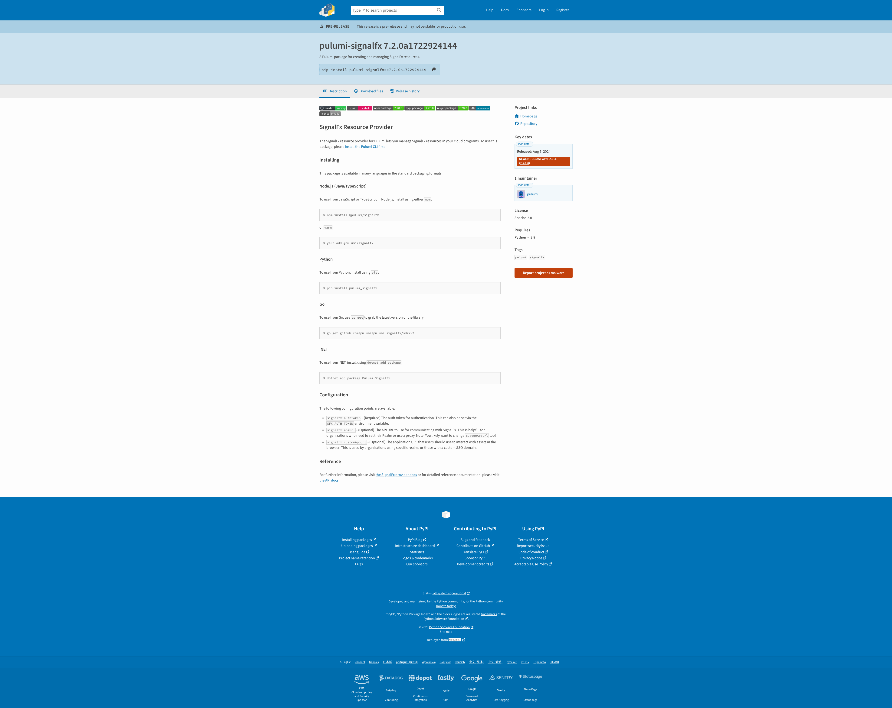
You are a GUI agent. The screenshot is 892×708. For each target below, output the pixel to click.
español (360, 662)
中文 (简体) (476, 662)
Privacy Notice (531, 558)
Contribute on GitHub (473, 545)
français (374, 662)
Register (562, 10)
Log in (544, 10)
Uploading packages (357, 545)
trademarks (489, 614)
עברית (525, 662)
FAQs (359, 564)
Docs (505, 10)
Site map (446, 631)
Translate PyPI (473, 552)
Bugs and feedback (475, 539)
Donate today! (446, 606)
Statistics (417, 552)
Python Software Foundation (443, 618)
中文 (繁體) (495, 662)
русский (512, 662)
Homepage (528, 116)
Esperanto (540, 662)
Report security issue (533, 545)
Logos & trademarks (417, 558)
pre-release (391, 26)
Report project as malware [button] (543, 272)
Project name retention (357, 558)
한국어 (554, 662)
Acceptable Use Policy (531, 564)
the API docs (328, 480)
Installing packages (357, 539)
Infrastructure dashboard (415, 545)
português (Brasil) (407, 662)
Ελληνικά (445, 662)
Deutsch (460, 662)
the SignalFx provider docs (396, 474)
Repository (528, 123)
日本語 (387, 662)
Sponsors (523, 10)
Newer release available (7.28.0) (538, 161)
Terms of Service (531, 539)
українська (429, 662)
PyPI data (523, 144)
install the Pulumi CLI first (365, 146)
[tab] (334, 91)
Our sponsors (417, 564)
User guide (357, 552)
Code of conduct (531, 552)
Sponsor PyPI (475, 558)
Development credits (473, 564)
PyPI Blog (415, 539)
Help (489, 10)
